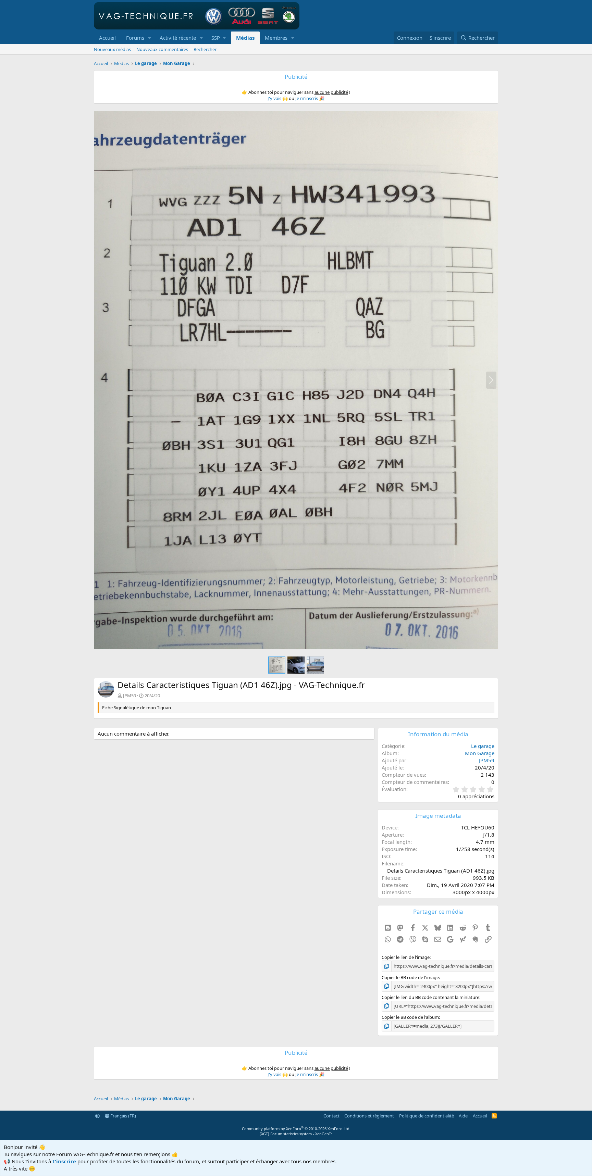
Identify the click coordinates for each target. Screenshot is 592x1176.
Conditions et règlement (369, 1116)
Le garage (482, 745)
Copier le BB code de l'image (410, 977)
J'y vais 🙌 (278, 98)
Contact (331, 1116)
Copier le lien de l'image (406, 957)
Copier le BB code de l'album (410, 1017)
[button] (150, 38)
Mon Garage (479, 753)
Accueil (107, 37)
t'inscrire (64, 1161)
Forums (135, 37)
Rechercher (205, 49)
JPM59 (129, 695)
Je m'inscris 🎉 (309, 98)
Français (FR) (122, 1116)
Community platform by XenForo (296, 1128)
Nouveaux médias (112, 49)
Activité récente (178, 37)
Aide (463, 1116)
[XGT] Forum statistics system (296, 1133)
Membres (276, 37)
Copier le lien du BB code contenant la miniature (430, 997)
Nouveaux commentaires (162, 49)
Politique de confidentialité (426, 1116)
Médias (245, 37)
